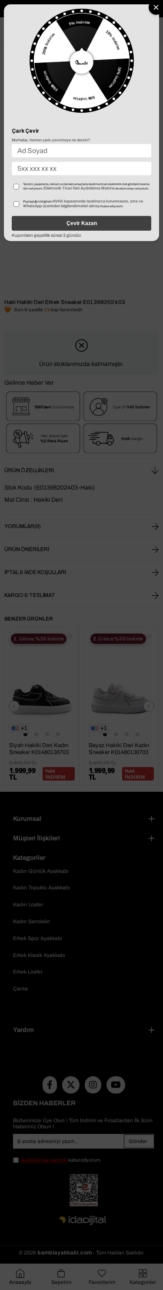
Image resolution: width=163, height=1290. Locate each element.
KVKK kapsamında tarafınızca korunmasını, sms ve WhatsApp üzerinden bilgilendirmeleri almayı (83, 203)
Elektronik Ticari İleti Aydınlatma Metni (77, 188)
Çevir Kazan (82, 223)
